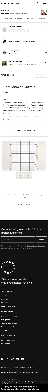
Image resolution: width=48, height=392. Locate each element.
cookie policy (35, 390)
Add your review (24, 204)
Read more (6, 119)
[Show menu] (44, 3)
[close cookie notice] (44, 388)
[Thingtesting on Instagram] (2, 359)
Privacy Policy (28, 249)
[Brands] (10, 3)
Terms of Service (32, 246)
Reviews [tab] (18, 19)
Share (42, 75)
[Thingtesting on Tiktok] (12, 359)
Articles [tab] (42, 19)
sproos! (24, 197)
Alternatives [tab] (30, 19)
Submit (41, 239)
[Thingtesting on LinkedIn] (17, 359)
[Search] (37, 3)
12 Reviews (16, 14)
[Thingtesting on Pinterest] (22, 359)
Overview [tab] (8, 19)
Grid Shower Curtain (19, 87)
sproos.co (24, 14)
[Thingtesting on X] (7, 359)
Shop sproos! (24, 130)
